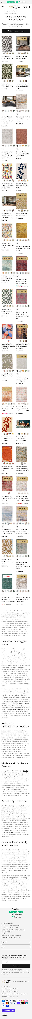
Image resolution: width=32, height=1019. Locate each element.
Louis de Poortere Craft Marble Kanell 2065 (8, 468)
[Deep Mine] (26, 81)
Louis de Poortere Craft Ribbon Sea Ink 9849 (22, 186)
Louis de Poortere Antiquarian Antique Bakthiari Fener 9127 (22, 468)
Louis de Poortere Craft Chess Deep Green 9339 (7, 311)
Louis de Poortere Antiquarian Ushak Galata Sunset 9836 (22, 409)
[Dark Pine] (23, 81)
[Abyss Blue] (20, 81)
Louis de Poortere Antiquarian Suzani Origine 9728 (8, 186)
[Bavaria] (4, 180)
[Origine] (13, 180)
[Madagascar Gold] (23, 145)
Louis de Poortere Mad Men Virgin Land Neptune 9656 (8, 278)
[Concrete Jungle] (23, 110)
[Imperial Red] (22, 180)
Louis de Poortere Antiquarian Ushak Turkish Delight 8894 (23, 498)
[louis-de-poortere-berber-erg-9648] (7, 53)
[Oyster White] (7, 210)
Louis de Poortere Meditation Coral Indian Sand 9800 (7, 215)
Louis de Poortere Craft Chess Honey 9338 (7, 561)
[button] (2, 3)
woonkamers (13, 832)
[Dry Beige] (20, 145)
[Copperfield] (26, 110)
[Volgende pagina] (25, 610)
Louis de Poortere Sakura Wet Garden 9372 (8, 376)
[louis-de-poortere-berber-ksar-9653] (10, 53)
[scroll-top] (29, 1010)
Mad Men (25, 771)
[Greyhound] (13, 306)
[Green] (14, 110)
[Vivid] (26, 273)
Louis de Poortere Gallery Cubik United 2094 (8, 245)
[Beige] (19, 403)
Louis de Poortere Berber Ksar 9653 (21, 57)
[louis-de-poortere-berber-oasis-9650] (13, 53)
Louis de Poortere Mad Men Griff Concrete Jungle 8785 (23, 599)
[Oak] (10, 463)
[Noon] (7, 240)
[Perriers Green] (26, 145)
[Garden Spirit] (19, 180)
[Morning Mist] (7, 370)
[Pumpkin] (10, 240)
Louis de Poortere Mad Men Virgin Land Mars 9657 (8, 409)
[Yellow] (28, 273)
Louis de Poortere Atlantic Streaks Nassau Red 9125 (21, 281)
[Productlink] (9, 49)
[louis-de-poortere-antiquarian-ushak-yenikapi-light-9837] (27, 403)
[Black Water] (17, 145)
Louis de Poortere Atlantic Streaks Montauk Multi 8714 (22, 531)
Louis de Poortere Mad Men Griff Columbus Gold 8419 (23, 119)
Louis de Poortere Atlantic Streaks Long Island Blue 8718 (8, 531)
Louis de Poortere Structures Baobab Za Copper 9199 (23, 154)
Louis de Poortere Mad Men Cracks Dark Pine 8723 (23, 86)
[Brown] (3, 110)
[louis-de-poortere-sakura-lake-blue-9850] (13, 370)
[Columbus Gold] (20, 110)
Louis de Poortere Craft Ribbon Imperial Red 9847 (8, 439)
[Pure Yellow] (27, 180)
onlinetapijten (22, 981)
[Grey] (11, 110)
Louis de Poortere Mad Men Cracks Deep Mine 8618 (23, 346)
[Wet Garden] (10, 370)
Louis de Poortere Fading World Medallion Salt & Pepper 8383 (7, 155)
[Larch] (7, 463)
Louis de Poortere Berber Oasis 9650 (7, 85)
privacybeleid (4, 973)
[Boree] (7, 180)
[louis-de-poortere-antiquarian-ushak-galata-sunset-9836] (24, 403)
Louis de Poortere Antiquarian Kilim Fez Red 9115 (8, 498)
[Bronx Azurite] (17, 110)
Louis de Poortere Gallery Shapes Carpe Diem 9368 (8, 346)
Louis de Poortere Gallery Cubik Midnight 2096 (21, 439)
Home (5, 11)
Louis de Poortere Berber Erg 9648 (21, 214)
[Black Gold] (4, 210)
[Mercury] (6, 273)
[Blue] (23, 273)
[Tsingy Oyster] (28, 145)
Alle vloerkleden (12, 11)
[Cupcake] (10, 306)
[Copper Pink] (4, 370)
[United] (13, 240)
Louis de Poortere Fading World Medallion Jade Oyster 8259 (23, 565)
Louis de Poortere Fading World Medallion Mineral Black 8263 (7, 120)
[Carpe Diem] (9, 341)
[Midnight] (4, 240)
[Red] (9, 493)
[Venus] (14, 273)
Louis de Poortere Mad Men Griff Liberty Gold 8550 (23, 248)
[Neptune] (9, 273)
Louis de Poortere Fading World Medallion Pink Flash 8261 (22, 315)
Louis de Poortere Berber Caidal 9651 (7, 57)
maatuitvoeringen (14, 709)
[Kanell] (4, 463)
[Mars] (3, 273)
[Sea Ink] (24, 180)
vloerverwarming (24, 703)
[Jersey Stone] (28, 110)
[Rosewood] (13, 463)
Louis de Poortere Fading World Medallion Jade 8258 (8, 599)
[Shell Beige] (10, 210)
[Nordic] (10, 180)
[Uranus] (11, 273)
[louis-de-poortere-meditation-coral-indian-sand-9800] (13, 210)
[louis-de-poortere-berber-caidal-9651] (4, 53)
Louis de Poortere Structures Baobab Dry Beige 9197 (22, 379)
